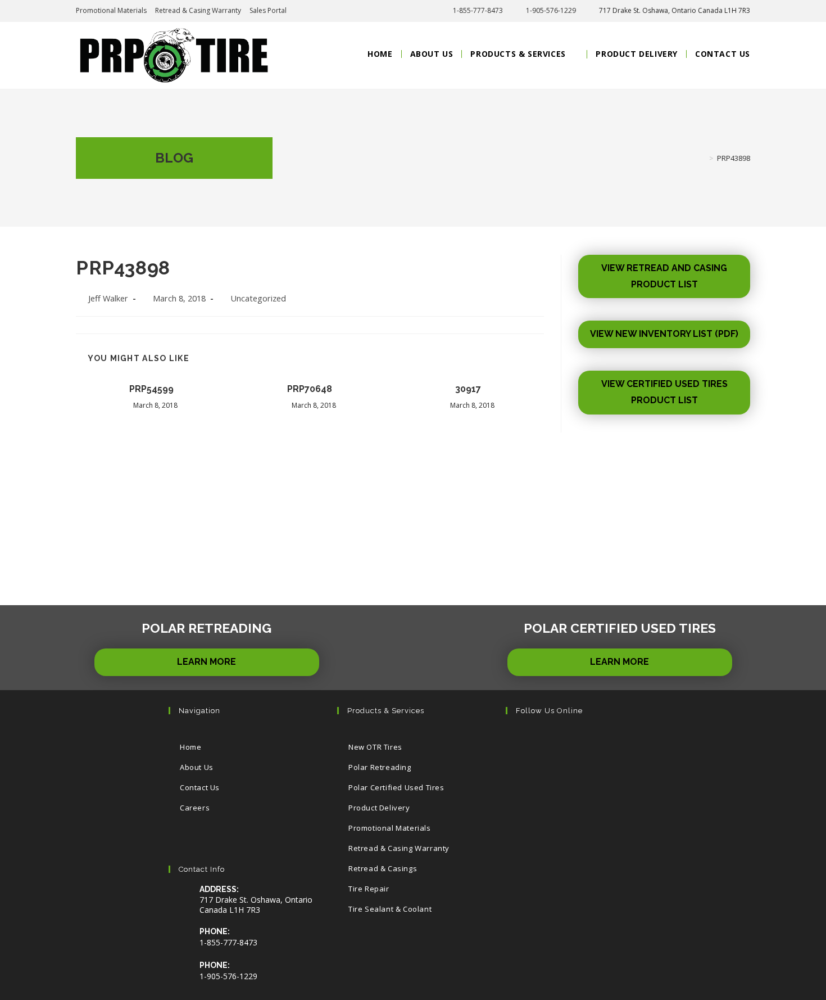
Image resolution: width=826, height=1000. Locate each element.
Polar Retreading (379, 767)
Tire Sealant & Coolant (390, 909)
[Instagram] (591, 742)
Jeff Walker (108, 298)
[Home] (703, 158)
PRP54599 (151, 389)
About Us (197, 767)
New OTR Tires (375, 747)
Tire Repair (368, 889)
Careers (195, 808)
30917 (468, 389)
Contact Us (200, 787)
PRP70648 (309, 389)
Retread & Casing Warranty (198, 10)
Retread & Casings (382, 868)
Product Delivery (379, 808)
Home (190, 747)
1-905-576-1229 (551, 10)
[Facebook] (557, 742)
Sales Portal (268, 10)
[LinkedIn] (625, 742)
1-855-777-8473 (478, 10)
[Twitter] (522, 742)
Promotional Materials (111, 10)
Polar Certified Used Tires (396, 787)
